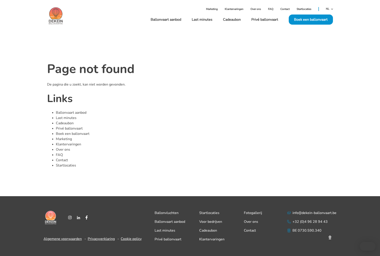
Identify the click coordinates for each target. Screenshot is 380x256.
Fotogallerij (253, 212)
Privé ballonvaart (264, 19)
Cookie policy (131, 238)
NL (327, 9)
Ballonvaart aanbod (166, 19)
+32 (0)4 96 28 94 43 (310, 221)
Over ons (255, 9)
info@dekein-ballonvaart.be (314, 212)
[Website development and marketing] (311, 236)
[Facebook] (87, 217)
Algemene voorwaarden (63, 238)
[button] (368, 246)
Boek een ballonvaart (73, 133)
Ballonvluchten (167, 212)
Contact (285, 9)
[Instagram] (69, 217)
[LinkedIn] (78, 217)
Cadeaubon (232, 19)
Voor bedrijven (210, 221)
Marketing (212, 9)
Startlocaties (304, 9)
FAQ (270, 9)
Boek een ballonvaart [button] (311, 19)
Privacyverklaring (101, 238)
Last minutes (202, 19)
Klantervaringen (234, 9)
